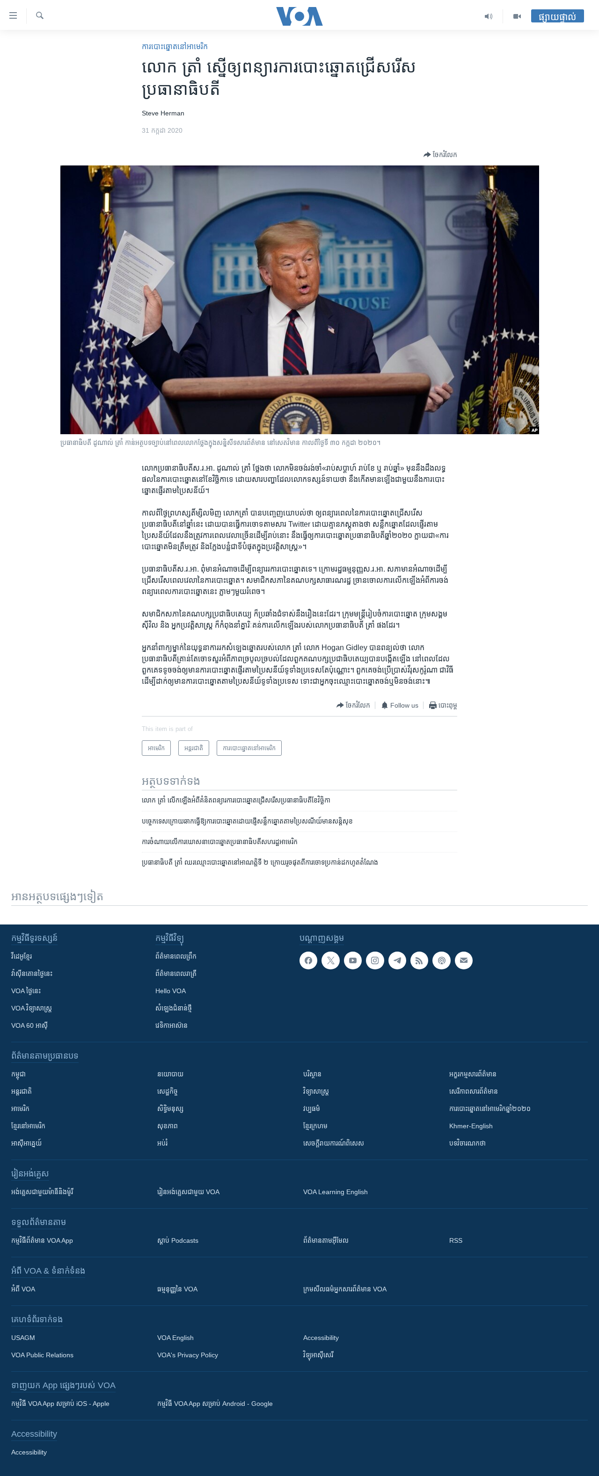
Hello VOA (170, 991)
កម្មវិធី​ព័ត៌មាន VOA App (42, 1240)
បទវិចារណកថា (467, 1143)
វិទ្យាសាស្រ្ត (316, 1091)
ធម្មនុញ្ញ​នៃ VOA (177, 1289)
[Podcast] (441, 960)
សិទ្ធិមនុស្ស (170, 1108)
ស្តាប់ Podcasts (177, 1240)
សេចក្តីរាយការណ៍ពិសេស (333, 1143)
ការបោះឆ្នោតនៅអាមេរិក (175, 46)
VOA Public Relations (42, 1355)
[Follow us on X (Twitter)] (330, 960)
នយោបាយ (170, 1074)
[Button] (440, 154)
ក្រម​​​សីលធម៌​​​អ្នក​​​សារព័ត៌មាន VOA (345, 1289)
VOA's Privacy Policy (187, 1355)
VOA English (175, 1337)
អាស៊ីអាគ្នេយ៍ (26, 1143)
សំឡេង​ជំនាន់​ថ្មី (173, 1008)
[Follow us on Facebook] (308, 960)
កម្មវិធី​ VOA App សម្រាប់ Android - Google (215, 1403)
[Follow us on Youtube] (353, 960)
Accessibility (321, 1337)
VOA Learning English (335, 1192)
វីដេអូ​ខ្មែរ (21, 956)
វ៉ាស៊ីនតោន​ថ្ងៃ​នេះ (31, 973)
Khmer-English (471, 1126)
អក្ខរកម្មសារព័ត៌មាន (473, 1074)
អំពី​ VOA (23, 1289)
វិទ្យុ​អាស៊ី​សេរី (318, 1355)
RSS (455, 1240)
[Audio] (489, 16)
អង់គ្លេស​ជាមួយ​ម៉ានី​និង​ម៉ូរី (42, 1192)
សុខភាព (167, 1126)
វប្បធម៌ (311, 1108)
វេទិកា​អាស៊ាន (171, 1025)
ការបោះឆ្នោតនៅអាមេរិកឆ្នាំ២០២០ (490, 1108)
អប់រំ (162, 1143)
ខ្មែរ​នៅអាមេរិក (28, 1126)
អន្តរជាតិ (21, 1091)
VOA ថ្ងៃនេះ (26, 991)
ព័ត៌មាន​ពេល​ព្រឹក (176, 956)
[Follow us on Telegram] (397, 960)
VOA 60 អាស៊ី (29, 1025)
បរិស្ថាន (312, 1074)
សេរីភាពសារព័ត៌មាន (473, 1091)
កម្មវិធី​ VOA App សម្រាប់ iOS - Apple (60, 1403)
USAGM (23, 1337)
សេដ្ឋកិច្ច (167, 1091)
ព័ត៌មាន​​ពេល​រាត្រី (176, 973)
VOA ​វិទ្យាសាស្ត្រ (31, 1008)
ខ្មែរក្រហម (315, 1126)
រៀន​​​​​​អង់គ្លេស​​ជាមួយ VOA (188, 1192)
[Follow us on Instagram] (375, 960)
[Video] (517, 16)
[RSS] (419, 960)
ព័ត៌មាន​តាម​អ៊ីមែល (326, 1240)
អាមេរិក (20, 1108)
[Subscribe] (464, 960)
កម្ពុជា (18, 1074)
